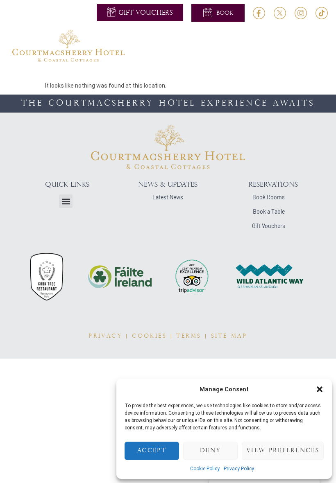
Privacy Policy (239, 469)
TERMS (188, 336)
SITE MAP (229, 336)
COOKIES (149, 336)
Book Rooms (268, 197)
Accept (151, 451)
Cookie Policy (205, 469)
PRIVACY (106, 336)
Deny (210, 451)
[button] (320, 389)
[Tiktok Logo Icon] (322, 13)
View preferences (282, 451)
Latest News (167, 197)
